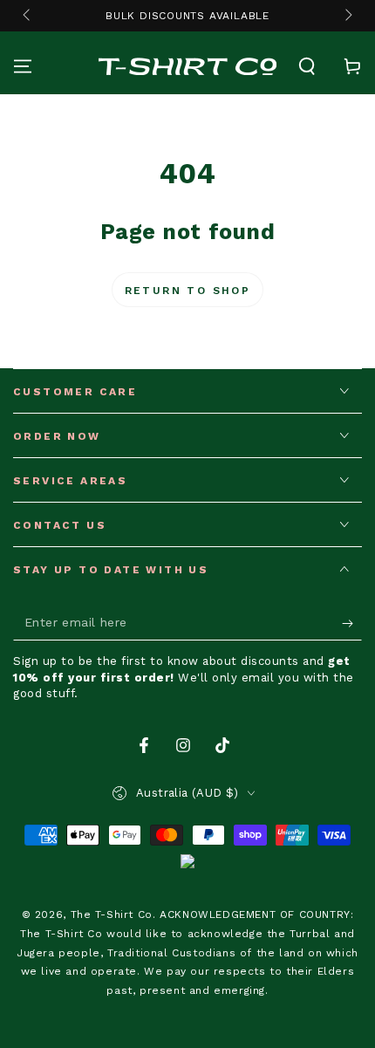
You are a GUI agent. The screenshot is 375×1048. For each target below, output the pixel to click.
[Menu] (22, 66)
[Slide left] (28, 15)
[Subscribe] (352, 623)
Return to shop (188, 290)
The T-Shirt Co (112, 914)
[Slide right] (347, 15)
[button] (307, 66)
